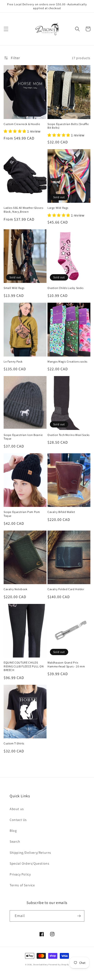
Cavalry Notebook (15, 589)
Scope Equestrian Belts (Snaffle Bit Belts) (68, 126)
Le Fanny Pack (13, 361)
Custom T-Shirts (14, 743)
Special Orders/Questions (29, 863)
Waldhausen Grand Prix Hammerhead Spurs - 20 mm (66, 664)
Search (15, 841)
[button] (6, 29)
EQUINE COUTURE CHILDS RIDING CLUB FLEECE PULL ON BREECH (24, 666)
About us (17, 809)
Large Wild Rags (57, 208)
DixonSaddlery (40, 964)
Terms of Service (22, 885)
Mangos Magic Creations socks (67, 361)
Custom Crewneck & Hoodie (22, 124)
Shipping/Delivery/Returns (30, 852)
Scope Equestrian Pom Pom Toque (22, 514)
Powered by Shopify (58, 964)
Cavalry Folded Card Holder (65, 589)
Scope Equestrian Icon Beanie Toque (23, 437)
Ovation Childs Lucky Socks (65, 288)
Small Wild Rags (14, 288)
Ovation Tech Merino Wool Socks (68, 435)
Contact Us (18, 820)
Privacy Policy (20, 874)
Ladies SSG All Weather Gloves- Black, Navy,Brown (24, 209)
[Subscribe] (79, 916)
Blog (13, 830)
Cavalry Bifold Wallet (61, 512)
